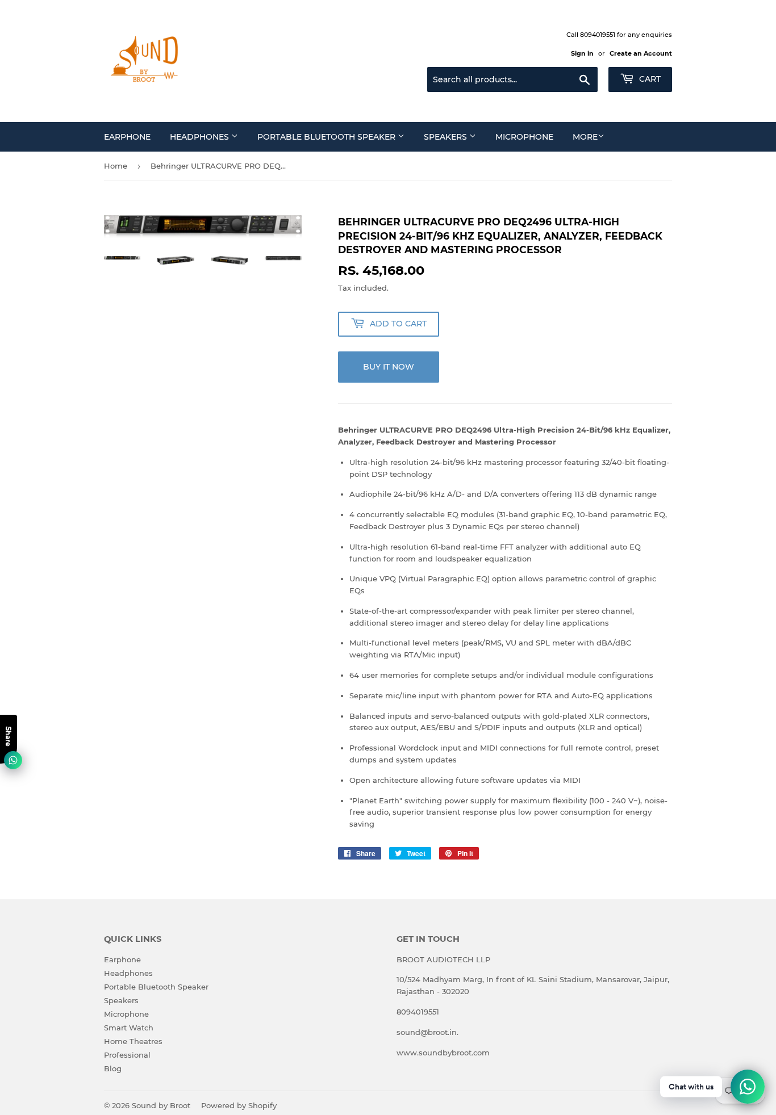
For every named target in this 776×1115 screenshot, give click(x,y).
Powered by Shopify (239, 1105)
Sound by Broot (161, 1105)
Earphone (127, 137)
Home (115, 165)
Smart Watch (128, 1027)
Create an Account (641, 53)
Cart (649, 79)
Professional (127, 1054)
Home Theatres (133, 1041)
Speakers (446, 137)
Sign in (582, 53)
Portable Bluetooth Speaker (327, 137)
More (585, 137)
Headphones (200, 137)
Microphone (524, 137)
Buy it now (388, 367)
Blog (113, 1068)
